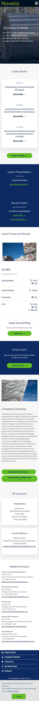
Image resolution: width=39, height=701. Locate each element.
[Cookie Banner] (19, 690)
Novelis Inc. (16, 678)
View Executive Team (17, 472)
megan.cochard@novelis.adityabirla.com (19, 546)
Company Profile (11, 657)
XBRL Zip (34, 310)
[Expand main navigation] (36, 3)
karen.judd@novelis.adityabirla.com (14, 626)
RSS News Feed (9, 666)
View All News (18, 156)
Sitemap (7, 671)
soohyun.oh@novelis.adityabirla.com (15, 611)
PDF (35, 283)
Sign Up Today (18, 366)
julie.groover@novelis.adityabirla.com (15, 582)
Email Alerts (9, 652)
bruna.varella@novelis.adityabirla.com (15, 597)
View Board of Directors (19, 478)
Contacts (8, 662)
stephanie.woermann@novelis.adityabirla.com (18, 641)
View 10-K (18, 333)
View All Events (18, 220)
